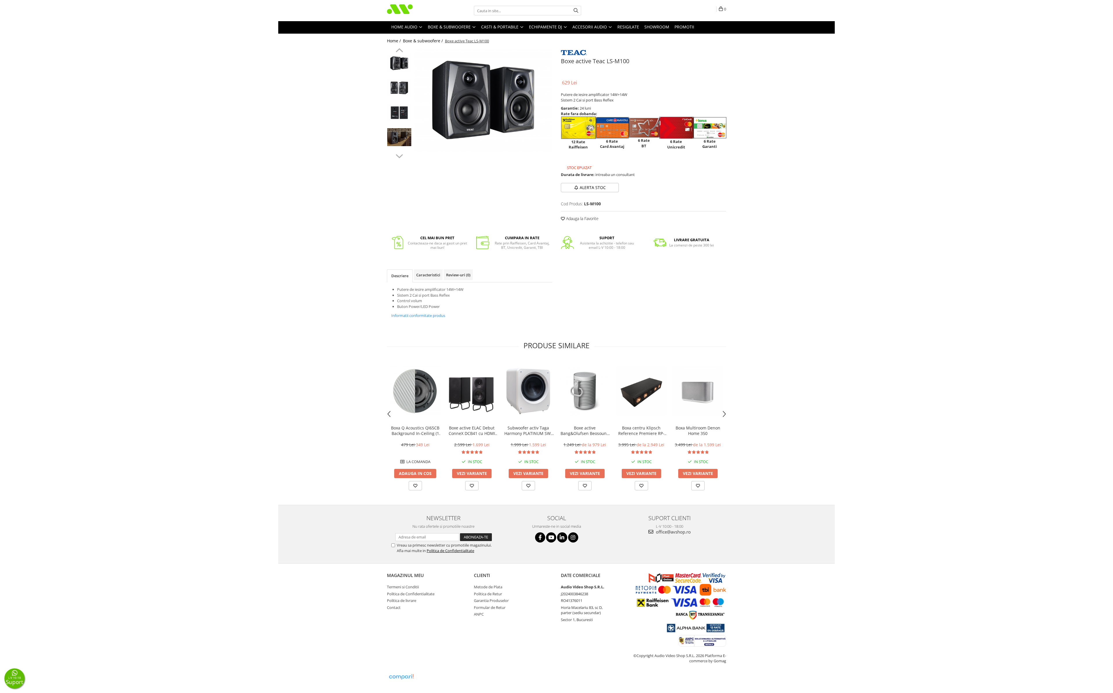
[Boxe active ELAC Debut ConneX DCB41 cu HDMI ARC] (471, 391)
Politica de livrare (401, 600)
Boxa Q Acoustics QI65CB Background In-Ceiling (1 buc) (415, 430)
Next (399, 155)
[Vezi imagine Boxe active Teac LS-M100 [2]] (399, 112)
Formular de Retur (489, 607)
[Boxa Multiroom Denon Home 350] (697, 391)
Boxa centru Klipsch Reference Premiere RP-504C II (641, 430)
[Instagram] (573, 537)
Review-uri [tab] (458, 274)
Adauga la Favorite (582, 218)
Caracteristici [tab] (428, 274)
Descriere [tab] (399, 275)
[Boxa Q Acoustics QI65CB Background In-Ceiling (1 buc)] (415, 391)
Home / (394, 40)
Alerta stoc (593, 187)
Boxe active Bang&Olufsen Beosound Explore (585, 430)
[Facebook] (540, 537)
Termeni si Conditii (403, 586)
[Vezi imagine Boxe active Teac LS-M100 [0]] (399, 63)
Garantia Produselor (491, 600)
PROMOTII (684, 27)
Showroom (656, 27)
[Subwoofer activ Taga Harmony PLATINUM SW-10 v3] (528, 391)
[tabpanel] (483, 99)
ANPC (479, 614)
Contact (394, 607)
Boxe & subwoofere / (423, 40)
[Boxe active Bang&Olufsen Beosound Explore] (584, 391)
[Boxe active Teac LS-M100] (483, 99)
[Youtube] (551, 537)
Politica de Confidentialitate (450, 550)
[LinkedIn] (562, 537)
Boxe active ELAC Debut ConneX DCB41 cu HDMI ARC (472, 430)
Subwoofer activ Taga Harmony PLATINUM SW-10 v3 (528, 430)
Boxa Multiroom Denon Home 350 (698, 430)
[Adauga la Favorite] (415, 485)
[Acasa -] (416, 10)
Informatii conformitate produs (418, 315)
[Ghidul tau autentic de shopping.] (401, 676)
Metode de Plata (488, 586)
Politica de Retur (488, 593)
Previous (399, 51)
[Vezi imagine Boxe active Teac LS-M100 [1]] (399, 88)
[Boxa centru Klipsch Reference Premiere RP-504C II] (641, 391)
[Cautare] (576, 10)
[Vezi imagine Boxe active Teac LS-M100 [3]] (399, 137)
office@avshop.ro (673, 532)
